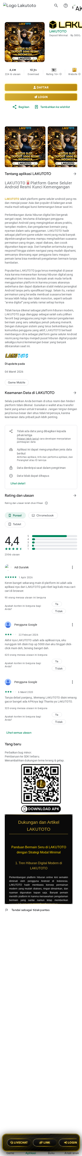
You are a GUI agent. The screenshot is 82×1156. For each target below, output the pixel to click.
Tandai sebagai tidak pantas (27, 910)
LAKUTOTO (12, 198)
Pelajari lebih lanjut (28, 438)
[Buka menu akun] (75, 5)
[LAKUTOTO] (17, 382)
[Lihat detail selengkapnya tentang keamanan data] (18, 483)
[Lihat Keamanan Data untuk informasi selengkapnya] (75, 393)
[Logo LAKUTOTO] (23, 5)
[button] (60, 74)
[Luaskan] (75, 817)
